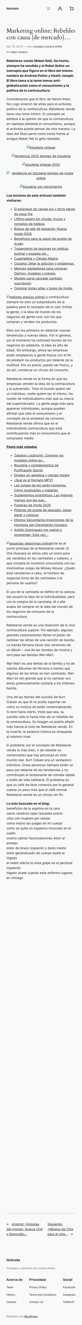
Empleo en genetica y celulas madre (41, 475)
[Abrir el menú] (48, 8)
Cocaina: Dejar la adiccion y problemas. (44, 263)
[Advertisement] (40, 1041)
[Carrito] (72, 8)
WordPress (31, 1316)
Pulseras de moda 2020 (32, 505)
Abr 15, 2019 (14, 46)
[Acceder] (60, 9)
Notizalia (12, 8)
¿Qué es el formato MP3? (33, 480)
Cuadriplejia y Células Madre (36, 258)
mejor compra (18, 52)
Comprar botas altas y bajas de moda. (43, 288)
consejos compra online (47, 46)
